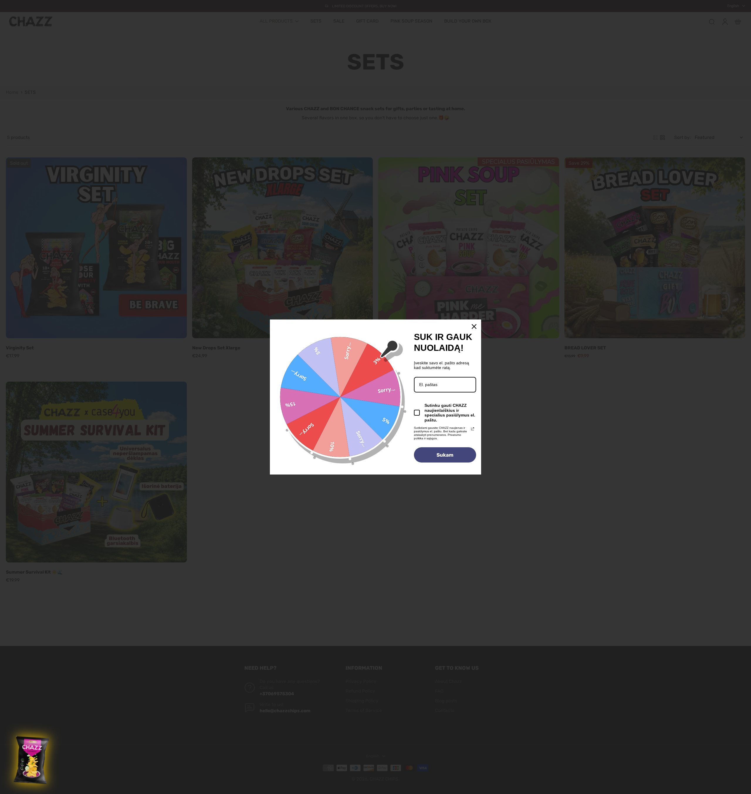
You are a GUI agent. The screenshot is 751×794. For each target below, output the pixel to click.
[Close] (474, 326)
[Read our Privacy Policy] (472, 428)
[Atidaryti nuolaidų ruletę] (32, 760)
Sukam (445, 455)
